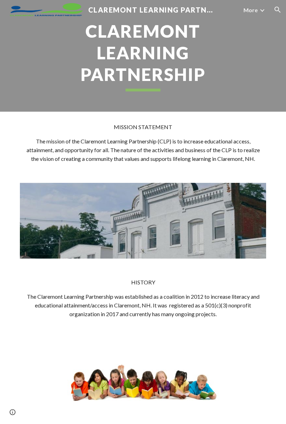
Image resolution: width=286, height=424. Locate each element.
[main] (143, 55)
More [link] (250, 10)
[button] (277, 9)
